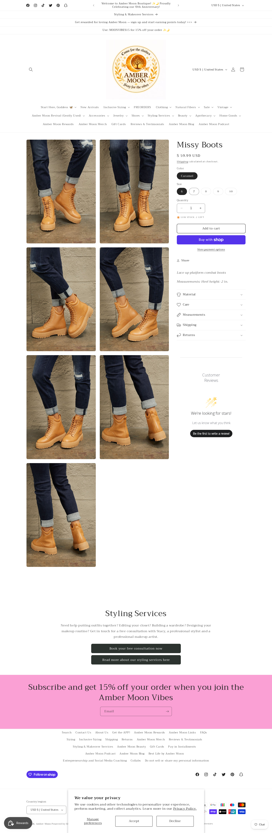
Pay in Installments (182, 746)
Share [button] (185, 260)
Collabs (136, 760)
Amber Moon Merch (151, 739)
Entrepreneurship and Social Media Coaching (95, 760)
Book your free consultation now (136, 648)
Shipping (182, 162)
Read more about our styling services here (136, 659)
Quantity (182, 200)
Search (67, 732)
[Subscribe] (167, 711)
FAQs (203, 732)
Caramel (187, 175)
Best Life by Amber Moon (166, 753)
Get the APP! (121, 732)
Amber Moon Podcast (100, 753)
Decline (175, 821)
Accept (134, 821)
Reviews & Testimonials (185, 739)
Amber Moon (44, 824)
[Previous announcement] (93, 5)
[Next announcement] (178, 5)
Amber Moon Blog (132, 753)
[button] (30, 69)
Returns (127, 739)
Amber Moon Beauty (131, 746)
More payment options (211, 249)
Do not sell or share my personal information (177, 760)
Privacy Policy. (185, 808)
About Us (102, 732)
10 (233, 192)
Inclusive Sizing (90, 739)
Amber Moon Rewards (149, 732)
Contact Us (83, 732)
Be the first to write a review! (211, 433)
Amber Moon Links (182, 732)
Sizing (71, 739)
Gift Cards (157, 746)
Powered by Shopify (63, 824)
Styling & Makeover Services (93, 746)
